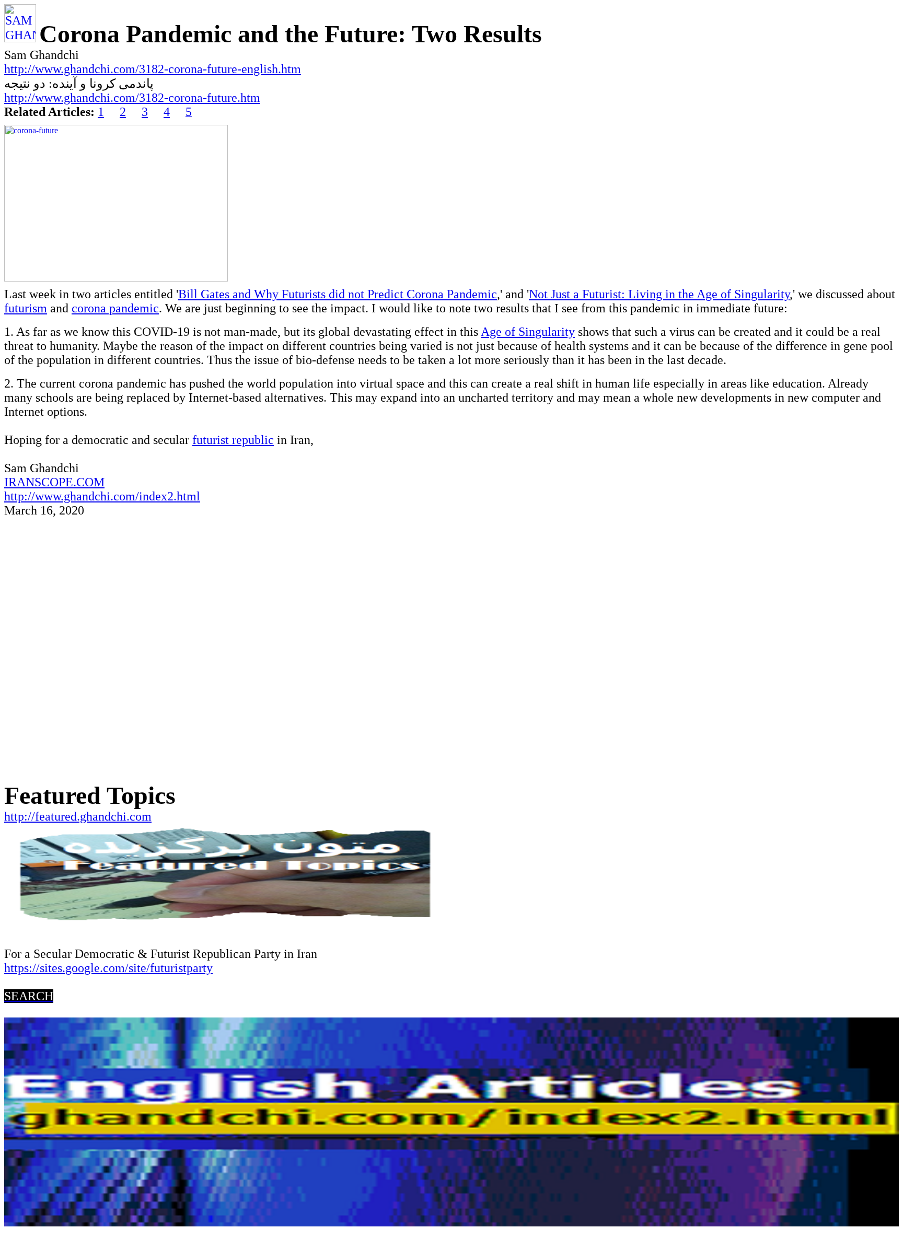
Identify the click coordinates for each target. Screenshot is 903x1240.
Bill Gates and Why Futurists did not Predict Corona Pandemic (337, 294)
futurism (25, 308)
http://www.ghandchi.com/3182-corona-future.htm (132, 97)
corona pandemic (115, 308)
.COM (89, 482)
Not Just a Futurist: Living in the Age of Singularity (659, 294)
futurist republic (233, 440)
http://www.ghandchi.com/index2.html (102, 496)
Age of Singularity (528, 331)
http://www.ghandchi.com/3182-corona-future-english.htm (152, 69)
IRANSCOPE (38, 482)
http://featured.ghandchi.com (78, 816)
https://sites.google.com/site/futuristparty (108, 968)
